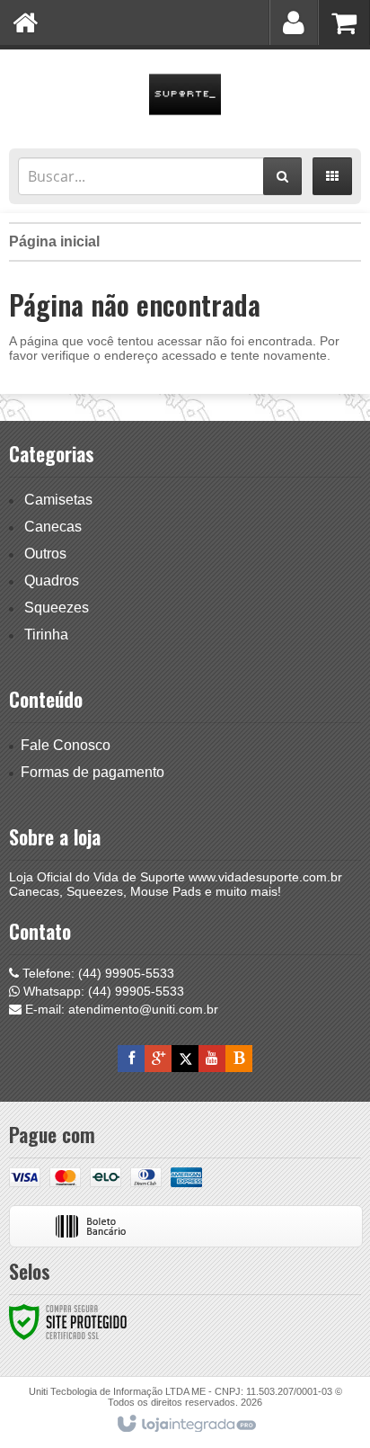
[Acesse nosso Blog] (238, 1058)
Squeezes (56, 607)
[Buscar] (282, 176)
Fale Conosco (65, 745)
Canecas (53, 526)
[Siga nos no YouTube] (211, 1058)
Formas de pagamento (92, 772)
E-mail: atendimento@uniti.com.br (120, 1009)
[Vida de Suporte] (185, 94)
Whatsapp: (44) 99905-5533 (102, 991)
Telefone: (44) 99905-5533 (96, 973)
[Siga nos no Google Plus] (158, 1058)
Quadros (51, 580)
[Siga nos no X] (185, 1058)
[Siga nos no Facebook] (131, 1058)
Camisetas (58, 499)
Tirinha (46, 634)
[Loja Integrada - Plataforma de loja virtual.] (185, 1425)
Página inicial (54, 241)
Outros (45, 553)
